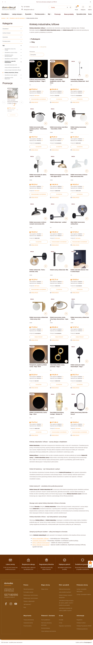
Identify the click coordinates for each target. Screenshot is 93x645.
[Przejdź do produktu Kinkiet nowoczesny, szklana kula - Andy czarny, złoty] (38, 307)
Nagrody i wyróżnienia (65, 626)
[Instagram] (11, 604)
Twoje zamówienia (29, 619)
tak (33, 47)
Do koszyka (12, 114)
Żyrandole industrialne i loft (11, 65)
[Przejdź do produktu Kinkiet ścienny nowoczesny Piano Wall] (80, 116)
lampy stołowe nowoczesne (40, 545)
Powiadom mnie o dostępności (38, 99)
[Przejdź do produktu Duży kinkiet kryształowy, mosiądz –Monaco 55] (59, 402)
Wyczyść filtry (43, 46)
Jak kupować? (27, 604)
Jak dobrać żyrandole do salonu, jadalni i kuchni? (65, 609)
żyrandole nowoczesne (39, 540)
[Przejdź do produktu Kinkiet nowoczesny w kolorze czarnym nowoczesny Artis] (38, 212)
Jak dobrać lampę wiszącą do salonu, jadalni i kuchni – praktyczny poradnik (66, 603)
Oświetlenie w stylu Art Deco (11, 52)
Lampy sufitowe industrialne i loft (12, 67)
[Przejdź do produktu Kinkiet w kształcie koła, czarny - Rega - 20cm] (38, 402)
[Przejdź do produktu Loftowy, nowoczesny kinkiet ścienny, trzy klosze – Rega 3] (38, 69)
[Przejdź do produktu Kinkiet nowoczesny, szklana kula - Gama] (80, 307)
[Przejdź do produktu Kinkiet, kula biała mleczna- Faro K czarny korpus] (80, 259)
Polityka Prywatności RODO (84, 626)
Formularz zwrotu (28, 592)
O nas (60, 623)
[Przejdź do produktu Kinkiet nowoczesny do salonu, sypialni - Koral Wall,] (38, 164)
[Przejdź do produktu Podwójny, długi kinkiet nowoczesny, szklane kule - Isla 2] (80, 69)
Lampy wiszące (6, 33)
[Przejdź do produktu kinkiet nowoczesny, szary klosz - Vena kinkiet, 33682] (59, 116)
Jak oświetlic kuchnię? (65, 592)
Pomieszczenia (6, 41)
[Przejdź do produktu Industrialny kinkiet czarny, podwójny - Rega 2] (59, 354)
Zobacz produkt (39, 337)
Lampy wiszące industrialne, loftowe (13, 70)
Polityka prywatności (82, 629)
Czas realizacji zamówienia (48, 631)
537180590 (27, 6)
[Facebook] (6, 604)
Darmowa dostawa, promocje (46, 624)
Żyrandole (5, 37)
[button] (90, 2)
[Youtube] (15, 604)
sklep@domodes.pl (29, 9)
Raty (25, 607)
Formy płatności (45, 619)
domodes (3, 18)
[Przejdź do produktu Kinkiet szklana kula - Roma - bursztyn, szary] (38, 259)
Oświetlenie (5, 28)
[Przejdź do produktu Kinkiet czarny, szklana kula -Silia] (59, 259)
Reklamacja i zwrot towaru (31, 595)
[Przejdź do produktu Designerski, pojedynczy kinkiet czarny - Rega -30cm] (38, 354)
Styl (7, 18)
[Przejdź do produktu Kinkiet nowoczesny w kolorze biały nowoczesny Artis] (80, 164)
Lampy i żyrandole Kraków (84, 594)
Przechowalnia (27, 626)
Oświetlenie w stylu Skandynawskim (9, 55)
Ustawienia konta (28, 623)
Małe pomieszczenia (64, 589)
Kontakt (61, 619)
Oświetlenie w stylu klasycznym (9, 78)
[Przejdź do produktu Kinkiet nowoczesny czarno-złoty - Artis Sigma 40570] (59, 164)
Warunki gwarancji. (29, 589)
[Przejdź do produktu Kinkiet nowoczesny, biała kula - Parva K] (80, 402)
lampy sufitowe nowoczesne (41, 542)
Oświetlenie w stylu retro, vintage (10, 49)
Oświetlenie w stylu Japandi (11, 75)
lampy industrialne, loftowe (40, 538)
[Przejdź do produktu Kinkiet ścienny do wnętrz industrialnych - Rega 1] (80, 354)
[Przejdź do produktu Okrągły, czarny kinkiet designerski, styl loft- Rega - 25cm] (59, 69)
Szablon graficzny (83, 642)
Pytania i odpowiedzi (29, 601)
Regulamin (79, 619)
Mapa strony (44, 589)
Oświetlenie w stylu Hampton (11, 58)
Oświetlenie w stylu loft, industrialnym (17, 18)
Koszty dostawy (45, 628)
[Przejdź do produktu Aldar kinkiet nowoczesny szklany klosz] (80, 212)
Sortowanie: (32, 51)
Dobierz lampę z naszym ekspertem (65, 596)
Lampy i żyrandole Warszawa (81, 590)
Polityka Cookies (81, 623)
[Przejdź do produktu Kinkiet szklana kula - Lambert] (59, 212)
